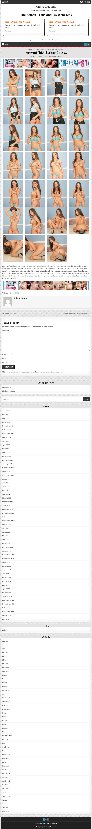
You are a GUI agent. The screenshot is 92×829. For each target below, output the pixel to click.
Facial (4, 679)
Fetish (4, 682)
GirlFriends (6, 698)
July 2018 (5, 574)
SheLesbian (6, 773)
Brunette (39, 49)
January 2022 (7, 464)
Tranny (5, 800)
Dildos (4, 675)
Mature (52, 49)
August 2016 (6, 615)
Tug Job (5, 807)
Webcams (5, 811)
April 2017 (6, 589)
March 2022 (6, 456)
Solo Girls (5, 789)
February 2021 (7, 502)
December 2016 (8, 600)
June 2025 (6, 411)
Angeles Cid (6, 387)
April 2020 (6, 539)
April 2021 (6, 494)
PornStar (5, 758)
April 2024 (6, 445)
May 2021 (5, 490)
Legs (4, 724)
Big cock (5, 652)
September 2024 (8, 433)
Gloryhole (5, 701)
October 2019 (7, 562)
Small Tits (5, 785)
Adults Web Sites (46, 7)
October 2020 (7, 517)
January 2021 (7, 505)
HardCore (6, 705)
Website (5, 363)
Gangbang (5, 690)
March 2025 (6, 422)
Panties (60, 49)
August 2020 (6, 524)
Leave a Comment (56, 56)
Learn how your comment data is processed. (46, 372)
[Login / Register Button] (85, 44)
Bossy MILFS (14, 293)
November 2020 (8, 513)
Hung (4, 713)
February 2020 (7, 547)
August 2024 (6, 437)
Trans (4, 804)
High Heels (6, 709)
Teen (4, 792)
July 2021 (5, 483)
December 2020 (8, 509)
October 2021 (7, 471)
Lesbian (5, 728)
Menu (6, 2)
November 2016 (8, 604)
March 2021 (6, 498)
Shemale (5, 777)
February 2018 (7, 581)
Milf (56, 49)
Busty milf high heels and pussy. (46, 53)
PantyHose (6, 755)
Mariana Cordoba (8, 391)
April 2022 (6, 452)
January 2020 (7, 551)
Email (4, 359)
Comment (6, 330)
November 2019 (8, 558)
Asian (4, 645)
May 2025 (5, 415)
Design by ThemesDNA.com (46, 827)
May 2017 (5, 585)
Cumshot (5, 671)
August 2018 (6, 570)
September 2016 (8, 611)
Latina (4, 720)
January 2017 (7, 596)
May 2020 (6, 536)
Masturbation (7, 736)
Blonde (4, 660)
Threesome (6, 796)
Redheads (5, 766)
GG (43, 49)
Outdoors (5, 747)
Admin (33, 56)
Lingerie (47, 49)
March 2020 (6, 543)
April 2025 (6, 418)
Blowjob (5, 664)
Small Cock (6, 781)
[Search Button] (88, 44)
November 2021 (8, 467)
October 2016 (7, 608)
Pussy (4, 762)
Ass (3, 648)
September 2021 (8, 475)
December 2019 (8, 555)
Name (5, 354)
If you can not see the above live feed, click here (46, 40)
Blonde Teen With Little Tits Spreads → (77, 314)
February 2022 (7, 460)
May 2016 (5, 619)
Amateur (5, 641)
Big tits (32, 49)
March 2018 (6, 577)
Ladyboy (5, 717)
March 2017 (6, 593)
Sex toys (5, 770)
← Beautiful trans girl (8, 314)
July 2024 (5, 441)
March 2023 (6, 449)
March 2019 (6, 566)
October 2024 (7, 430)
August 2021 (6, 479)
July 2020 (6, 528)
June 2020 (6, 532)
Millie (4, 630)
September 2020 (8, 520)
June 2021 (6, 486)
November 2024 (8, 426)
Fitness (5, 686)
